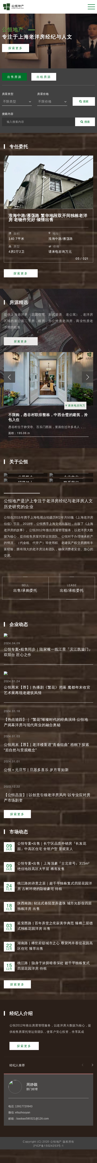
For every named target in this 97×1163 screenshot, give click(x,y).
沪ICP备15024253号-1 (48, 1145)
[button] (87, 377)
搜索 (85, 101)
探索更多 (15, 48)
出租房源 (44, 76)
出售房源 (14, 76)
